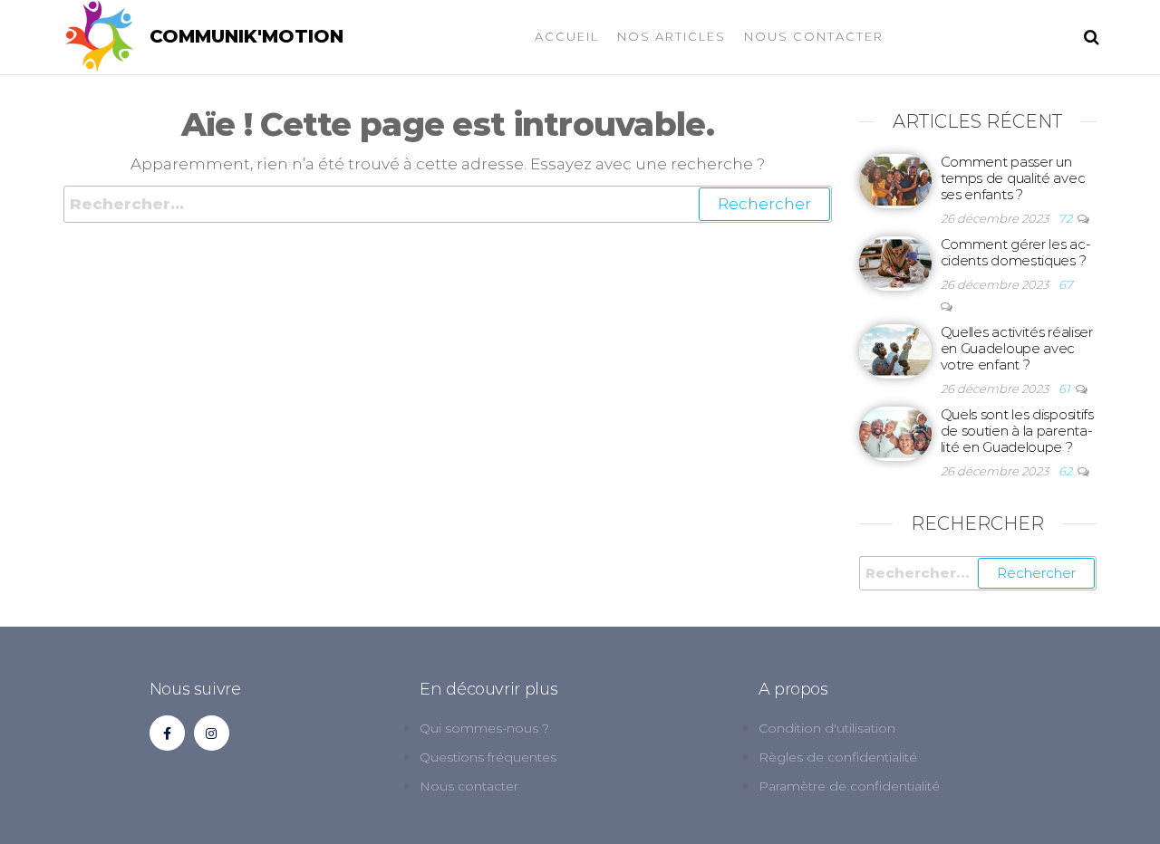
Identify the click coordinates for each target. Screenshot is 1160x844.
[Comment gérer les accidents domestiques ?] (895, 262)
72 (1066, 218)
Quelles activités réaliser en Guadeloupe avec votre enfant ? (1017, 348)
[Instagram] (211, 733)
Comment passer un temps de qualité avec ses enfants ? (1013, 178)
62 (1066, 471)
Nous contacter (814, 36)
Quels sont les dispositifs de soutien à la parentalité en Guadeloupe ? (1017, 431)
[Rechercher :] (447, 204)
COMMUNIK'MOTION (246, 36)
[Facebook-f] (167, 733)
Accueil (567, 36)
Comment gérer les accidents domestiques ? (1016, 252)
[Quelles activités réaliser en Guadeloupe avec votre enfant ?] (895, 350)
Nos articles (671, 36)
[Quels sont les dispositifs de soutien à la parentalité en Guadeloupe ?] (895, 432)
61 (1065, 388)
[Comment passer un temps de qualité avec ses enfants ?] (895, 179)
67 (1065, 284)
